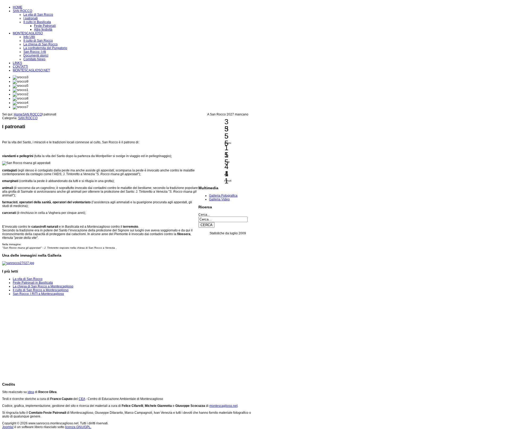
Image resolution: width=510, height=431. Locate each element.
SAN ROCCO (32, 114)
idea (31, 392)
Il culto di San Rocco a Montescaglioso (41, 290)
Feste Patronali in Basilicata (33, 283)
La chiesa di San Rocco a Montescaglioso (43, 286)
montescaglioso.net (223, 406)
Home (18, 114)
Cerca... (204, 215)
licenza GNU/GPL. (78, 427)
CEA (82, 399)
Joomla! (8, 427)
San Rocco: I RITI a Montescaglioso (38, 294)
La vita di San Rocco (27, 279)
